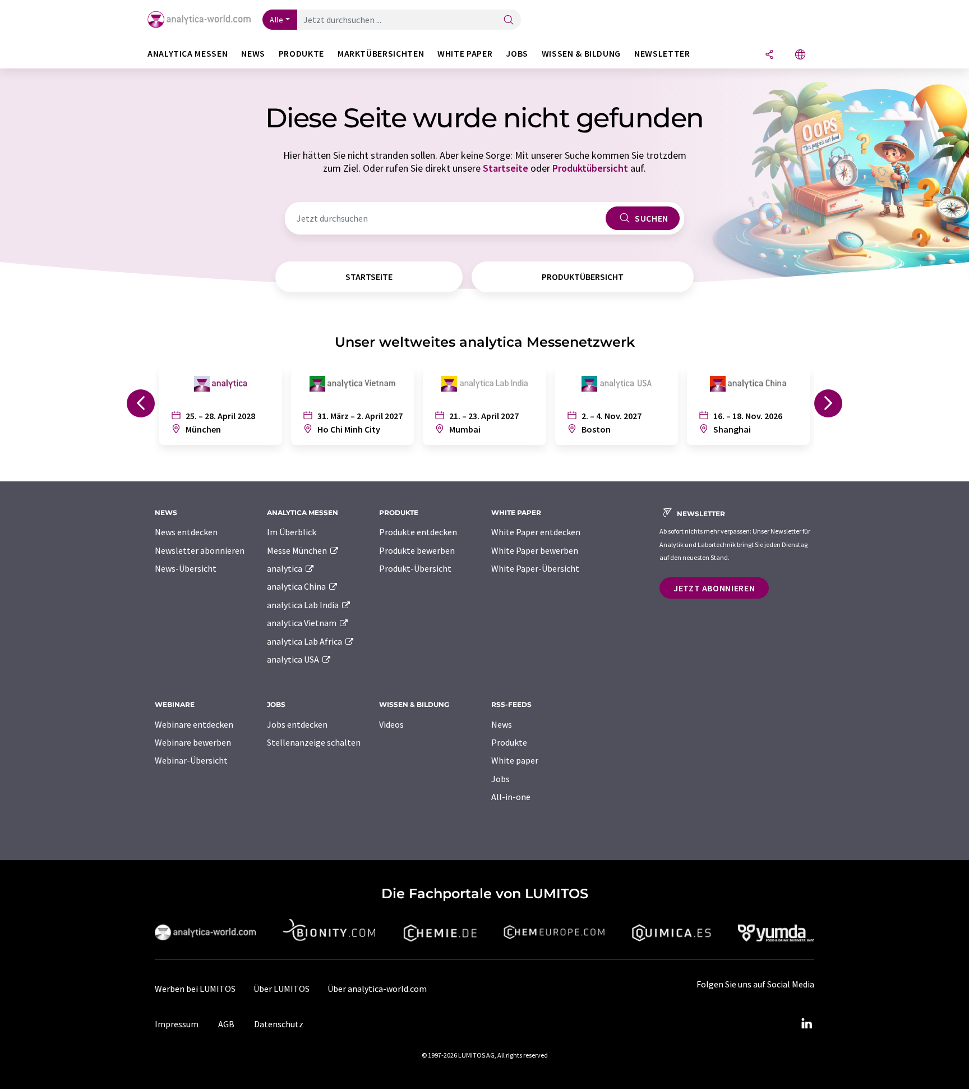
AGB (226, 1024)
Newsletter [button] (662, 53)
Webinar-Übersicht (191, 760)
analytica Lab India (303, 604)
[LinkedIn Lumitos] (806, 1024)
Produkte (509, 742)
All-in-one (510, 796)
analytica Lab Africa (305, 641)
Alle (276, 20)
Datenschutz (278, 1024)
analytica (285, 568)
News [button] (253, 53)
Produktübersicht (590, 168)
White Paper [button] (464, 53)
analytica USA (294, 659)
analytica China (297, 586)
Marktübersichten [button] (381, 53)
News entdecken (186, 531)
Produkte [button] (301, 53)
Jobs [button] (517, 53)
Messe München (298, 550)
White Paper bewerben (534, 550)
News (501, 724)
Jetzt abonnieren (714, 588)
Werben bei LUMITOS (195, 988)
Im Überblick (291, 531)
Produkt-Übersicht (415, 568)
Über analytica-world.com (377, 988)
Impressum (177, 1024)
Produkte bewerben (417, 550)
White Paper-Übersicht (535, 568)
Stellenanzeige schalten (314, 742)
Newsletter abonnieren (199, 550)
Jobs (500, 778)
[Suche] (508, 20)
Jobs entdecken (297, 724)
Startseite (505, 168)
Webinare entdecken (194, 724)
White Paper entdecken (535, 531)
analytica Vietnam (302, 622)
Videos (391, 724)
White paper (514, 760)
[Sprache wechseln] (800, 55)
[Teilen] (769, 55)
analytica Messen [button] (187, 53)
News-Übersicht (185, 568)
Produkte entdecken (418, 531)
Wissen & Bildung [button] (581, 53)
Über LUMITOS (281, 988)
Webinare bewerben (193, 742)
